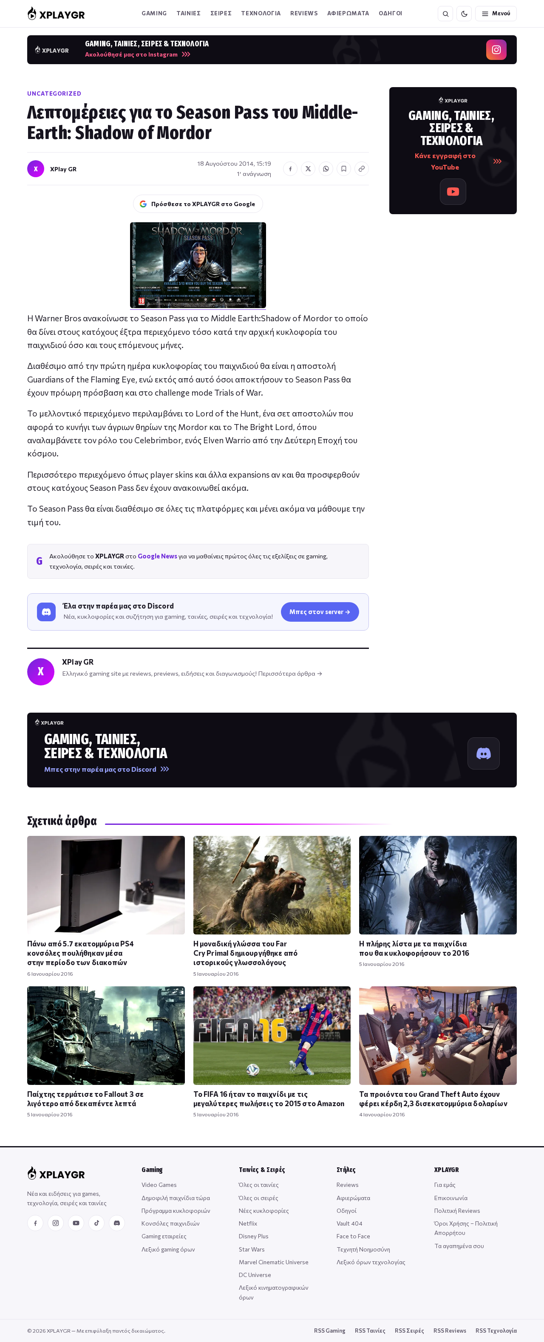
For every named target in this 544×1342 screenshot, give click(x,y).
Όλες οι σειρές (258, 1197)
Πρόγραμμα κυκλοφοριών (176, 1210)
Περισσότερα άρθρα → (290, 673)
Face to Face (353, 1236)
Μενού (501, 13)
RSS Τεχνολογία (496, 1330)
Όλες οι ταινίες (259, 1184)
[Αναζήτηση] (445, 13)
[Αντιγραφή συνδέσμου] (361, 168)
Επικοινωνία (451, 1197)
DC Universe (255, 1274)
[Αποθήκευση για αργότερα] (344, 168)
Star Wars (252, 1249)
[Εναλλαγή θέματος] (464, 13)
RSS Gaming (330, 1330)
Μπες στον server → (320, 611)
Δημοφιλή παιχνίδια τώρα (176, 1197)
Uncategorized (54, 93)
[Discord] (117, 1223)
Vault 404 (350, 1223)
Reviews (304, 13)
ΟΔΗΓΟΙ (390, 13)
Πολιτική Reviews (457, 1210)
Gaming (154, 13)
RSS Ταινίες (370, 1330)
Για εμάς (445, 1184)
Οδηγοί (347, 1210)
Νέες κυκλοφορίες (264, 1210)
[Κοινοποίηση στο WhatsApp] (326, 168)
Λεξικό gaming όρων (168, 1249)
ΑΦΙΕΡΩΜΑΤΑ (348, 13)
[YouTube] (76, 1223)
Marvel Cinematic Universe (274, 1262)
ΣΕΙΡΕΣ (221, 13)
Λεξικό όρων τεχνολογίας (371, 1262)
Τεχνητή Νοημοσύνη (363, 1249)
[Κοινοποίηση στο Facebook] (290, 168)
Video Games (159, 1184)
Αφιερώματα (353, 1197)
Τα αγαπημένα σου (459, 1245)
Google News (157, 556)
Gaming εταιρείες (164, 1236)
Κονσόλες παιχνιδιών (171, 1223)
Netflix (248, 1223)
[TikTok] (96, 1223)
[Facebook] (35, 1223)
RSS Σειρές (409, 1330)
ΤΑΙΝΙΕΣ (188, 13)
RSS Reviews (450, 1330)
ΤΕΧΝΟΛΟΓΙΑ (261, 13)
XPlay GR (63, 169)
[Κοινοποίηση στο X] (308, 168)
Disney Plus (254, 1236)
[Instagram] (56, 1223)
